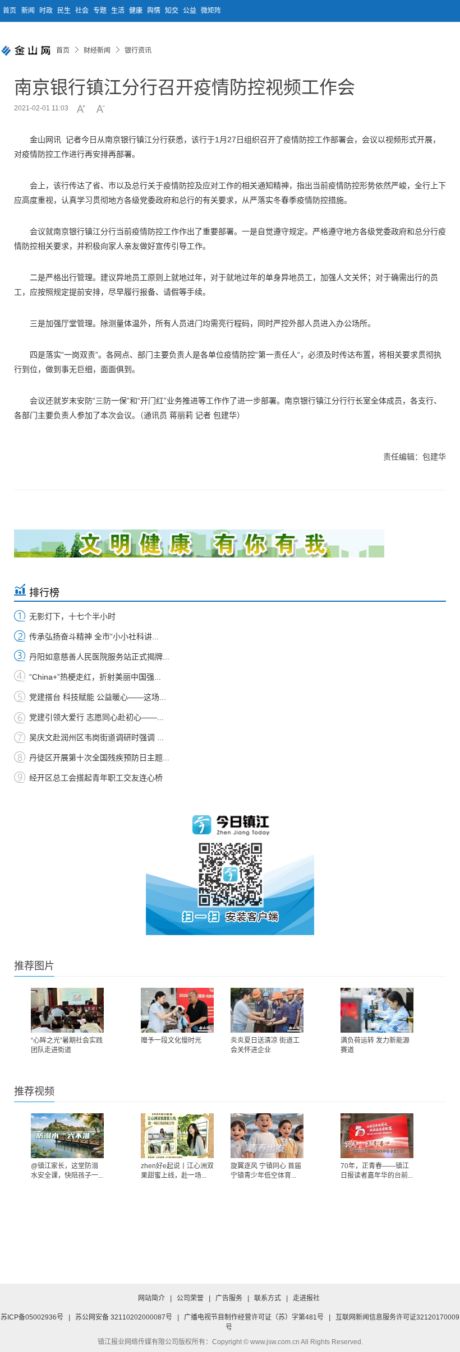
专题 (100, 11)
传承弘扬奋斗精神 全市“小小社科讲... (94, 636)
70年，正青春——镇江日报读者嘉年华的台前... (377, 1170)
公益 (190, 11)
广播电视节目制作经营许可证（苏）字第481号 (254, 1317)
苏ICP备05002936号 (32, 1317)
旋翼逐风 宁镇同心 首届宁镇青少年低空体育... (266, 1170)
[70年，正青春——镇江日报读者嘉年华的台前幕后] (377, 1135)
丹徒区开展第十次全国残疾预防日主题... (99, 757)
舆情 (154, 11)
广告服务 (228, 1298)
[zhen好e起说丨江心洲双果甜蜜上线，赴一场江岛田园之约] (177, 1135)
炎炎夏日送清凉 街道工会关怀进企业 (265, 1045)
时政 (46, 11)
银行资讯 (138, 50)
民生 (64, 11)
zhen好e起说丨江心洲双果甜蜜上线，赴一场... (177, 1170)
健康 (136, 11)
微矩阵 (211, 11)
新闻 (28, 11)
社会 (82, 11)
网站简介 (151, 1298)
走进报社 (306, 1298)
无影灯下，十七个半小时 (72, 616)
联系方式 (267, 1298)
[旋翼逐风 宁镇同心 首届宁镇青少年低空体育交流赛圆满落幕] (267, 1135)
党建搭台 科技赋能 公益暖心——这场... (97, 697)
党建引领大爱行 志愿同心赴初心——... (96, 717)
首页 (9, 11)
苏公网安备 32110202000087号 (123, 1317)
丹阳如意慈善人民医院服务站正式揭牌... (99, 656)
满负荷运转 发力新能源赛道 (375, 1045)
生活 (118, 11)
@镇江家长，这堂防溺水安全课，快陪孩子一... (67, 1170)
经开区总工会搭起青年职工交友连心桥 (96, 777)
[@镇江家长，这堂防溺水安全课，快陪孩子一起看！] (67, 1135)
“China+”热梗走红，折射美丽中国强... (95, 676)
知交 (172, 11)
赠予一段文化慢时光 (171, 1040)
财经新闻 (97, 50)
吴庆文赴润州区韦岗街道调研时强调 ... (96, 737)
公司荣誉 (190, 1298)
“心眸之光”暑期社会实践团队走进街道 (67, 1045)
